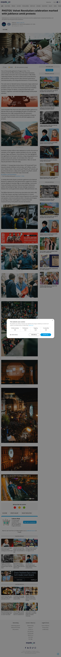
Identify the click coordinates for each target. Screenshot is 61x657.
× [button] (52, 320)
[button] (14, 334)
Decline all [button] (34, 334)
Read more (31, 325)
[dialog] (30, 328)
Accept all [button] (45, 334)
